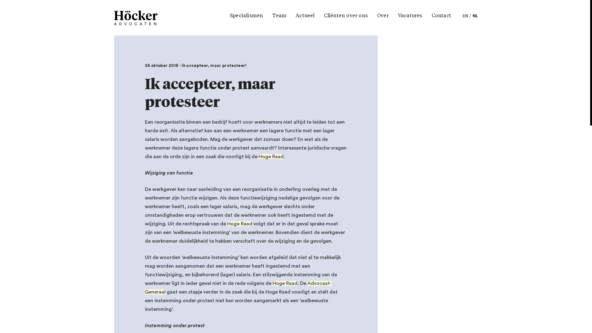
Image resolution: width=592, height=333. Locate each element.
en (465, 16)
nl (475, 16)
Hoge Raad (271, 156)
